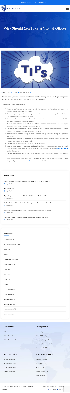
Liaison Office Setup (9, 367)
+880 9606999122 (42, 2)
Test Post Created (9, 188)
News (5, 269)
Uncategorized (8, 304)
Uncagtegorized (8, 299)
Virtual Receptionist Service (12, 340)
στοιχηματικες (8, 314)
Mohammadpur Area (42, 371)
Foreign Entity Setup (9, 363)
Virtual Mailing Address (10, 332)
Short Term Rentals (9, 359)
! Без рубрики (8, 239)
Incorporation (8, 264)
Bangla (6, 249)
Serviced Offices (24, 92)
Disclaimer (53, 389)
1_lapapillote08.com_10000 (12, 244)
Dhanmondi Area (41, 363)
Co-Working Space (9, 259)
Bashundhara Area (41, 359)
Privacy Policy (63, 386)
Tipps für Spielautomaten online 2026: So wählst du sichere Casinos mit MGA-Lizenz (28, 195)
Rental (6, 284)
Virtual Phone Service (10, 336)
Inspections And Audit (42, 348)
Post (5, 274)
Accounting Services (42, 332)
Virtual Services (8, 309)
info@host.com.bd (26, 2)
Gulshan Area (40, 367)
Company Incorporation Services (45, 340)
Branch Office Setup (9, 371)
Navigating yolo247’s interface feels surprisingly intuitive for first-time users (26, 217)
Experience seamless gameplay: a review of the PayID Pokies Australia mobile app (27, 210)
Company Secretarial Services (45, 344)
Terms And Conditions (49, 386)
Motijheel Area (40, 375)
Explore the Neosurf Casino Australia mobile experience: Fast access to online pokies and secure (31, 203)
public (6, 279)
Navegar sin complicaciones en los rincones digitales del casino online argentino (27, 181)
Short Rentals (8, 294)
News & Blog (63, 389)
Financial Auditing (41, 336)
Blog (5, 254)
